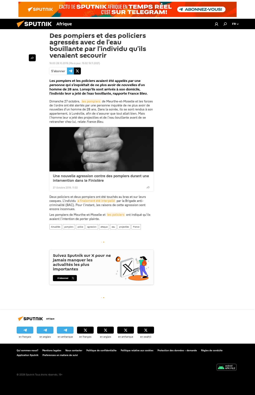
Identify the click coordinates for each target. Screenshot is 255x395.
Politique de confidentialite (101, 350)
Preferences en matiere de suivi (60, 355)
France (136, 226)
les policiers (115, 215)
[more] (148, 187)
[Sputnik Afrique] (35, 28)
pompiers (68, 226)
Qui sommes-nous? (27, 350)
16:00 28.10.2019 (58, 63)
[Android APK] (226, 368)
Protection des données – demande (177, 350)
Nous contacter (73, 350)
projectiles (124, 226)
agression (91, 226)
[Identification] (216, 23)
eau (113, 226)
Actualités (55, 226)
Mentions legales (51, 350)
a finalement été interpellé (96, 201)
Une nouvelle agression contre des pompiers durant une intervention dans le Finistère (101, 178)
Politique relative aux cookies (137, 350)
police (80, 226)
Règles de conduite (212, 350)
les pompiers (91, 101)
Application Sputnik (27, 355)
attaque (104, 226)
